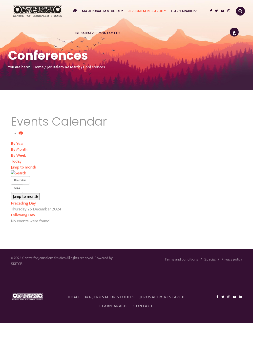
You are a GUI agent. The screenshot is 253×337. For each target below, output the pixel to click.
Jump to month (23, 167)
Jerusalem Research (145, 11)
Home (38, 67)
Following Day (23, 215)
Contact (143, 306)
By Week (18, 155)
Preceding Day (23, 203)
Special (209, 259)
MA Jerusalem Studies (101, 11)
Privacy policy (232, 259)
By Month (19, 149)
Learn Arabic (182, 11)
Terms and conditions (181, 259)
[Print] (21, 133)
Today (16, 161)
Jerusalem (82, 33)
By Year (17, 143)
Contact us (109, 33)
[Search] (126, 173)
